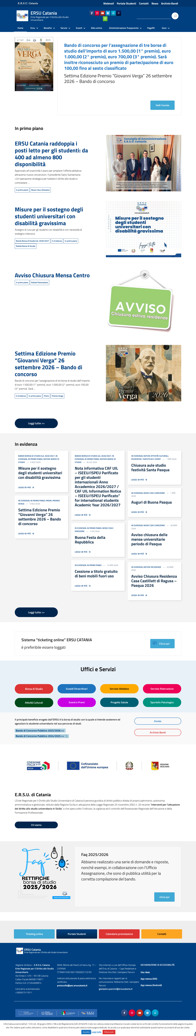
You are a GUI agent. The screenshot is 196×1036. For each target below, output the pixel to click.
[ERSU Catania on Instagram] (97, 13)
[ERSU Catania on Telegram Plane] (108, 13)
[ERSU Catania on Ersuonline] (118, 13)
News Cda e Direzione (40, 189)
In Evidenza (57, 240)
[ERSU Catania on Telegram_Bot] (113, 13)
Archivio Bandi (169, 3)
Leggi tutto (96, 1032)
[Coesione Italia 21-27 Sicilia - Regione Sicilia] (98, 764)
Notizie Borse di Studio (25, 246)
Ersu (32, 28)
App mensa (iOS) (149, 978)
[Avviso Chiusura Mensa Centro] (140, 303)
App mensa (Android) (151, 985)
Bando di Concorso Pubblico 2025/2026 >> (40, 730)
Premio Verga (57, 395)
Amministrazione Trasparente (123, 28)
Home (20, 28)
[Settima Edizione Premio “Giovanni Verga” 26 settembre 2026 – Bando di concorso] (143, 375)
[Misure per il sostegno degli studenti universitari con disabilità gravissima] (143, 231)
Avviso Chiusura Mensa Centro (52, 275)
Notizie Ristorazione (39, 282)
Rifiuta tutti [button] (109, 1032)
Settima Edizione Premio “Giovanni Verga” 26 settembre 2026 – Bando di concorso (48, 363)
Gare (164, 28)
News (155, 3)
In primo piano (22, 189)
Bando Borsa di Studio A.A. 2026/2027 (32, 240)
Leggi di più (25, 487)
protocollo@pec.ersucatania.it (72, 985)
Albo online (96, 28)
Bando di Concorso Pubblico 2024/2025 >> (40, 736)
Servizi (64, 28)
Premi (46, 395)
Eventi (79, 28)
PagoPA (151, 28)
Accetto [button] (86, 1032)
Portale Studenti (126, 3)
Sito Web (145, 972)
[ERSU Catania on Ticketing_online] (105, 18)
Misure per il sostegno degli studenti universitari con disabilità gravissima (49, 216)
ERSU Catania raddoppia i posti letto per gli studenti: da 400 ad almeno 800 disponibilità (51, 153)
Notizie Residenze (152, 566)
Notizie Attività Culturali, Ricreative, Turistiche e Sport (150, 457)
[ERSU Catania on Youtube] (102, 13)
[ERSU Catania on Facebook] (92, 13)
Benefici (48, 28)
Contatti (144, 3)
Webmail (108, 3)
